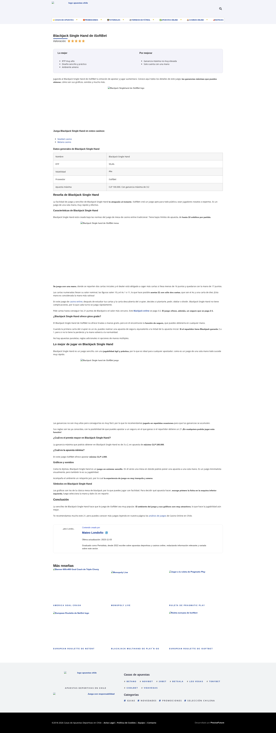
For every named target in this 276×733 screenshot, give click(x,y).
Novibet (147, 681)
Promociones (91, 20)
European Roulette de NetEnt (74, 649)
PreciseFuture (217, 722)
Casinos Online (196, 20)
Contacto (151, 722)
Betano (131, 681)
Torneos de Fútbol (141, 20)
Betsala (178, 681)
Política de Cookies (126, 722)
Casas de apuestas (64, 20)
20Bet (162, 681)
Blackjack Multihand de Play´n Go (135, 649)
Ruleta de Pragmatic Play (187, 605)
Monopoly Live (121, 605)
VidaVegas (151, 688)
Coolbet (132, 688)
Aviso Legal (109, 722)
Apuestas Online (170, 20)
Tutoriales (114, 20)
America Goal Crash (67, 605)
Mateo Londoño (92, 532)
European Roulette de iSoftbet (191, 649)
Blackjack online (141, 310)
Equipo (141, 722)
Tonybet (214, 681)
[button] (220, 8)
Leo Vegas (196, 681)
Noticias (219, 20)
